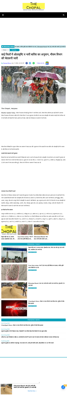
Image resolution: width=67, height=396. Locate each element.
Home (4, 50)
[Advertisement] (33, 30)
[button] (3, 15)
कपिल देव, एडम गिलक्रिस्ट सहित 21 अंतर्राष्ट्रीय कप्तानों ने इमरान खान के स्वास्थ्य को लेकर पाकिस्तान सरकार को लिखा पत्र (30, 337)
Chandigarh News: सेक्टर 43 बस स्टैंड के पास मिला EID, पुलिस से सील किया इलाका (22, 325)
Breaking (14, 50)
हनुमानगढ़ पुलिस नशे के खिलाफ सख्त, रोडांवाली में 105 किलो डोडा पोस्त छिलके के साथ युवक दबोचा (24, 331)
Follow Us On (41, 63)
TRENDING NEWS (33, 320)
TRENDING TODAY (33, 244)
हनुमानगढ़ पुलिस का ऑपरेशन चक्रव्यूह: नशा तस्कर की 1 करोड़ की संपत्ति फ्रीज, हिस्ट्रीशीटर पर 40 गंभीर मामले (27, 343)
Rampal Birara (7, 63)
